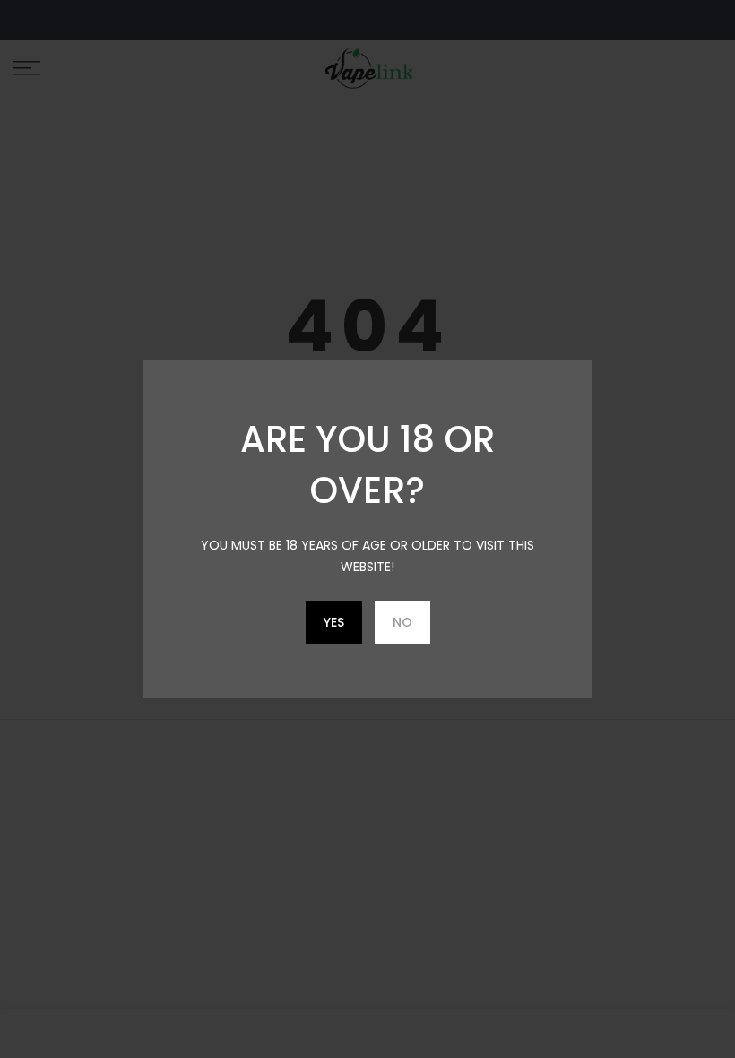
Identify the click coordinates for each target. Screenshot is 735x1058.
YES (334, 622)
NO (402, 622)
